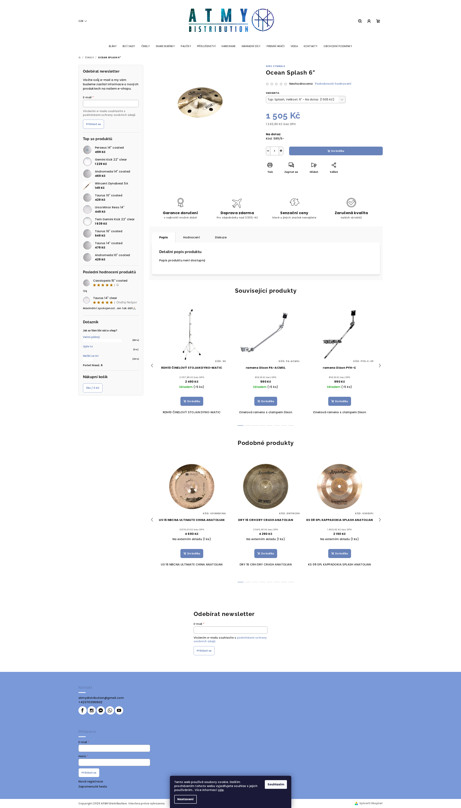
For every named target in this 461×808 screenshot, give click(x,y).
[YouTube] (119, 710)
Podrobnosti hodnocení (333, 84)
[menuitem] (113, 46)
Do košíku (337, 151)
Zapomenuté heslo (92, 786)
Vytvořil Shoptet (371, 803)
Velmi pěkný (91, 337)
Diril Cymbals (275, 66)
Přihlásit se (93, 124)
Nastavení (185, 799)
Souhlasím (276, 784)
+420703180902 (90, 702)
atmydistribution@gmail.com (101, 698)
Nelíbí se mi (91, 356)
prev (152, 365)
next (380, 365)
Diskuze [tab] (221, 237)
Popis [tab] (163, 237)
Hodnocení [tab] (191, 237)
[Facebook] (82, 710)
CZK (81, 21)
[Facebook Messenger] (101, 710)
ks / (92, 388)
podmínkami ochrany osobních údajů (109, 115)
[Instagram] (91, 710)
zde (221, 790)
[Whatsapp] (110, 710)
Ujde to (88, 346)
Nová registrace (90, 781)
